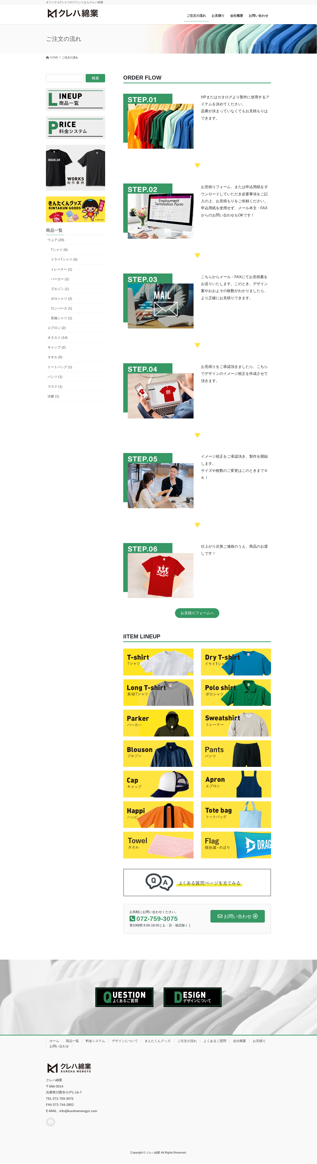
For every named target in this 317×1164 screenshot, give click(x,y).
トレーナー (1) (61, 269)
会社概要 (239, 1041)
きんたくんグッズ (158, 1041)
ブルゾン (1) (60, 289)
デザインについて (125, 1041)
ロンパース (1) (61, 308)
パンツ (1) (55, 377)
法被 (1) (53, 396)
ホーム (54, 1041)
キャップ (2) (57, 347)
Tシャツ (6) (59, 249)
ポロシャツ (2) (61, 298)
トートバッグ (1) (60, 367)
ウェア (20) (56, 240)
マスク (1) (55, 386)
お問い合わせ (59, 1046)
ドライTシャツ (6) (64, 259)
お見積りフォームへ (197, 613)
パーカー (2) (60, 279)
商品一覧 (72, 1041)
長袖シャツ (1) (61, 318)
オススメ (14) (58, 337)
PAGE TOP (305, 1125)
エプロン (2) (57, 328)
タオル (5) (55, 357)
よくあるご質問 (215, 1041)
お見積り (259, 1041)
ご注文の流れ (187, 1041)
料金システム (95, 1041)
